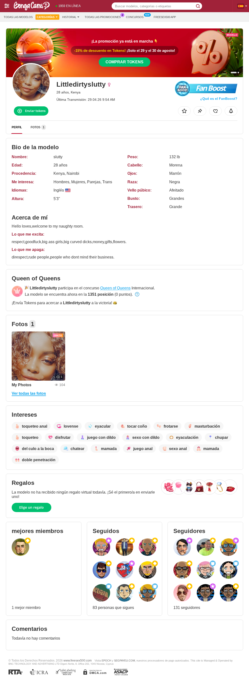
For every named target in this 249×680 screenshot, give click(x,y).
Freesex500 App (165, 17)
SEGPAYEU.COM (124, 660)
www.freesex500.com (77, 660)
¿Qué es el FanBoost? (218, 99)
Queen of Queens (115, 288)
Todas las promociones (103, 17)
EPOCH (106, 660)
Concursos (134, 17)
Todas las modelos (18, 17)
